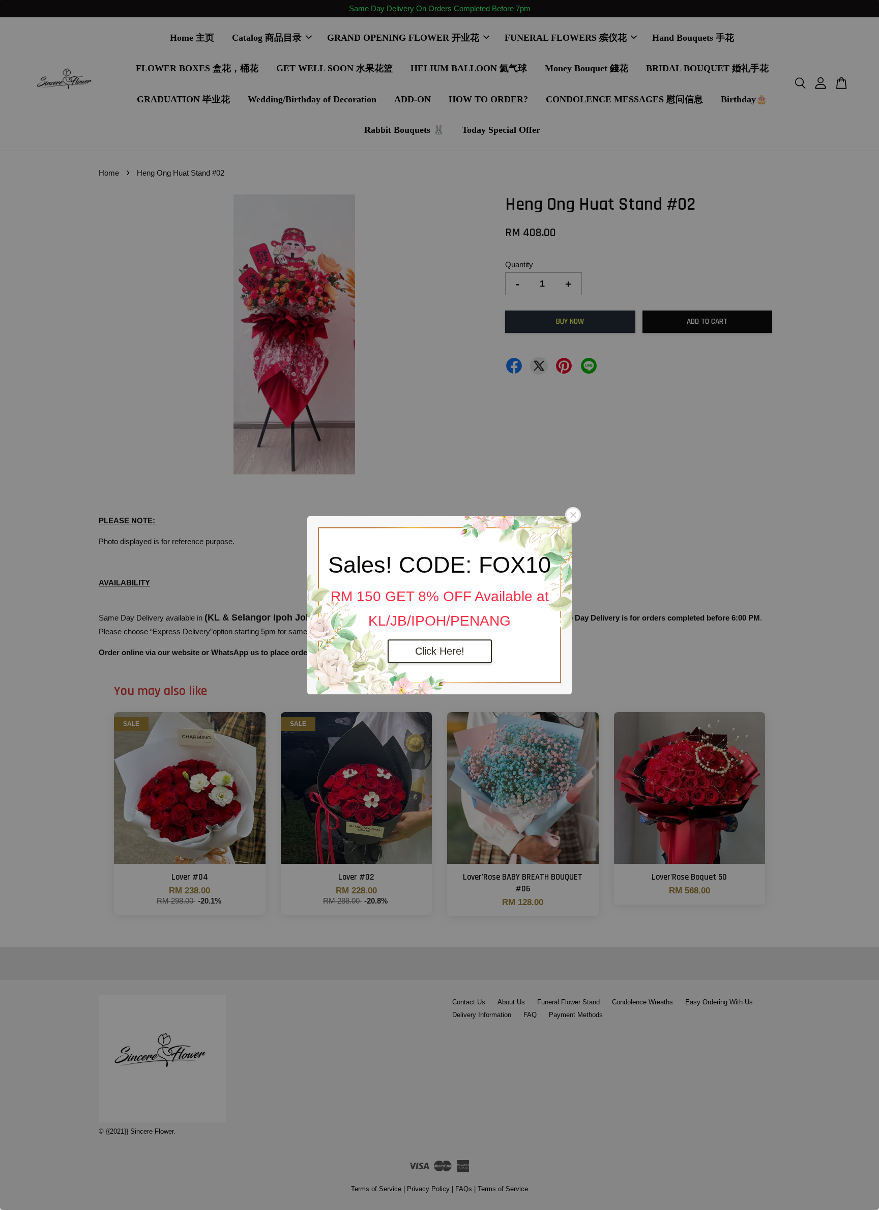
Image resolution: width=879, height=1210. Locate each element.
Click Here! (439, 651)
